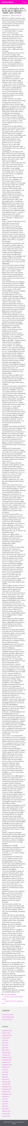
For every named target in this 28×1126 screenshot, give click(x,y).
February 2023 (6, 1052)
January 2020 (6, 1116)
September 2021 (7, 1094)
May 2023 (5, 1045)
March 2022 (5, 1079)
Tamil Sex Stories (7, 2)
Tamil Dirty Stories (7, 1014)
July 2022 (5, 1069)
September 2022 (7, 1064)
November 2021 (6, 1089)
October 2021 (6, 1091)
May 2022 (5, 1074)
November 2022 (6, 1060)
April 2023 (5, 1047)
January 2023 (6, 1055)
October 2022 (6, 1062)
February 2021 (6, 1111)
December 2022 (6, 1057)
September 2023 (7, 1035)
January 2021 (6, 1113)
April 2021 (5, 1106)
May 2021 (5, 1104)
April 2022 (5, 1077)
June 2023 (5, 1043)
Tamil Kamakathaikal (10, 994)
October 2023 (6, 1033)
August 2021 (5, 1096)
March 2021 (5, 1108)
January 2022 (6, 1084)
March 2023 (5, 1050)
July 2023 (5, 1040)
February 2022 (6, 1082)
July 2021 (5, 1099)
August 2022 (6, 1067)
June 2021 (5, 1101)
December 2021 (6, 1086)
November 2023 (7, 1030)
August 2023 (6, 1038)
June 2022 (5, 1072)
